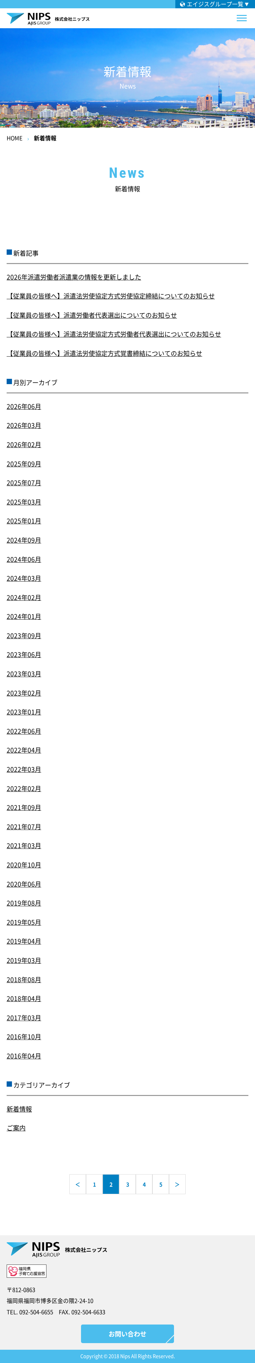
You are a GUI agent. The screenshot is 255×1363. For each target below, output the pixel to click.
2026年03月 (24, 425)
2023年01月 (24, 711)
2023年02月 (24, 693)
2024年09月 (24, 540)
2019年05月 (24, 922)
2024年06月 (24, 559)
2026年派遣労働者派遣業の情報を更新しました (74, 277)
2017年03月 (24, 1017)
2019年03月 (24, 960)
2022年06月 (24, 731)
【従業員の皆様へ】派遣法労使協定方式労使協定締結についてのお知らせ (111, 296)
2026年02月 (24, 444)
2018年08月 (24, 979)
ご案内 (16, 1127)
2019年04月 (24, 941)
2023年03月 (24, 673)
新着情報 (45, 138)
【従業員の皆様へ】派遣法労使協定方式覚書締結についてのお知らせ (104, 353)
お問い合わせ (127, 1333)
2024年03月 (24, 578)
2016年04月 (24, 1055)
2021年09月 (24, 807)
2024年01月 (24, 616)
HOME (15, 138)
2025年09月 (24, 463)
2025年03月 (24, 502)
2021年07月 (24, 826)
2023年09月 (24, 635)
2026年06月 (24, 406)
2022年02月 (24, 788)
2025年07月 (24, 482)
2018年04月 (24, 998)
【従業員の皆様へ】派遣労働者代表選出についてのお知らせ (92, 315)
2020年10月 (24, 864)
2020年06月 (24, 884)
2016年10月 (24, 1036)
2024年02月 (24, 597)
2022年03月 (24, 769)
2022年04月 (24, 750)
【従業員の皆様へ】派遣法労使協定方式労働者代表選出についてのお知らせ (114, 334)
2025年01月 (24, 520)
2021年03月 (24, 845)
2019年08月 (24, 903)
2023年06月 (24, 654)
